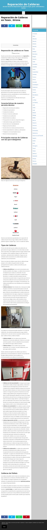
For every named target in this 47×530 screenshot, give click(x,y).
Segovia (34, 138)
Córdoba (35, 74)
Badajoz (34, 51)
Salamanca (35, 133)
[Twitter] (12, 26)
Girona (9, 519)
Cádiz (34, 61)
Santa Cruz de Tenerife (38, 135)
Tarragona (35, 145)
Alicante (34, 41)
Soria (34, 143)
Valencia (34, 153)
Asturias (34, 46)
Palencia (34, 128)
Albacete (35, 38)
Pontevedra (35, 130)
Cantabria (35, 64)
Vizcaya (34, 158)
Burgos (34, 56)
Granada (35, 82)
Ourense (35, 125)
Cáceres (34, 59)
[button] (23, 12)
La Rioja (34, 100)
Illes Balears (35, 95)
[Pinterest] (26, 26)
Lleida (34, 107)
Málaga (34, 115)
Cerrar (4, 526)
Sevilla (34, 140)
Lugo (34, 110)
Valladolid (35, 156)
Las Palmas (35, 102)
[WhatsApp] (19, 26)
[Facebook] (4, 26)
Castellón (35, 66)
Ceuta (34, 69)
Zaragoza (35, 163)
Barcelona (35, 54)
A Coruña (35, 33)
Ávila (34, 49)
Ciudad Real (35, 72)
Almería (34, 44)
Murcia (34, 120)
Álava (34, 36)
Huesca (34, 92)
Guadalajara (35, 84)
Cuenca (34, 77)
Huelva (34, 89)
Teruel (34, 148)
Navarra (34, 123)
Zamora (34, 161)
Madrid (34, 112)
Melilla (34, 117)
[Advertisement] (15, 36)
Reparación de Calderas (23, 4)
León (34, 105)
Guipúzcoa (35, 87)
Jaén (34, 97)
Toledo (34, 151)
